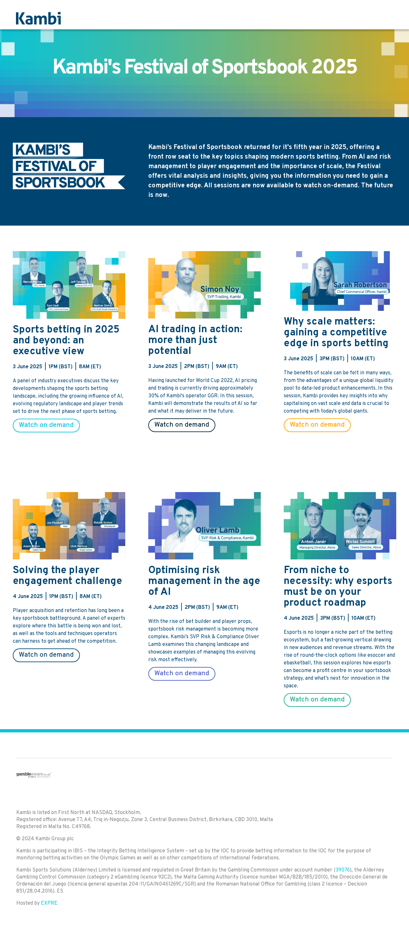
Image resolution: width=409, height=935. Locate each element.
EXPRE (49, 903)
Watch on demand (46, 425)
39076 (343, 870)
